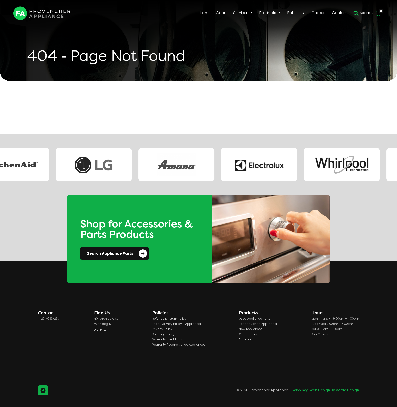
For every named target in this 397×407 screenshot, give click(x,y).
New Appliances (250, 329)
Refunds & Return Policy (169, 319)
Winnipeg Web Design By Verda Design (325, 390)
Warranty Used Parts (167, 339)
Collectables (248, 334)
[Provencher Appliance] (42, 13)
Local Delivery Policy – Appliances (177, 324)
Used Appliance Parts (254, 319)
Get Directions (104, 330)
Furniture (245, 339)
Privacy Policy (162, 329)
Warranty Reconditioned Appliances (178, 344)
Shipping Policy (163, 334)
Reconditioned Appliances (258, 324)
